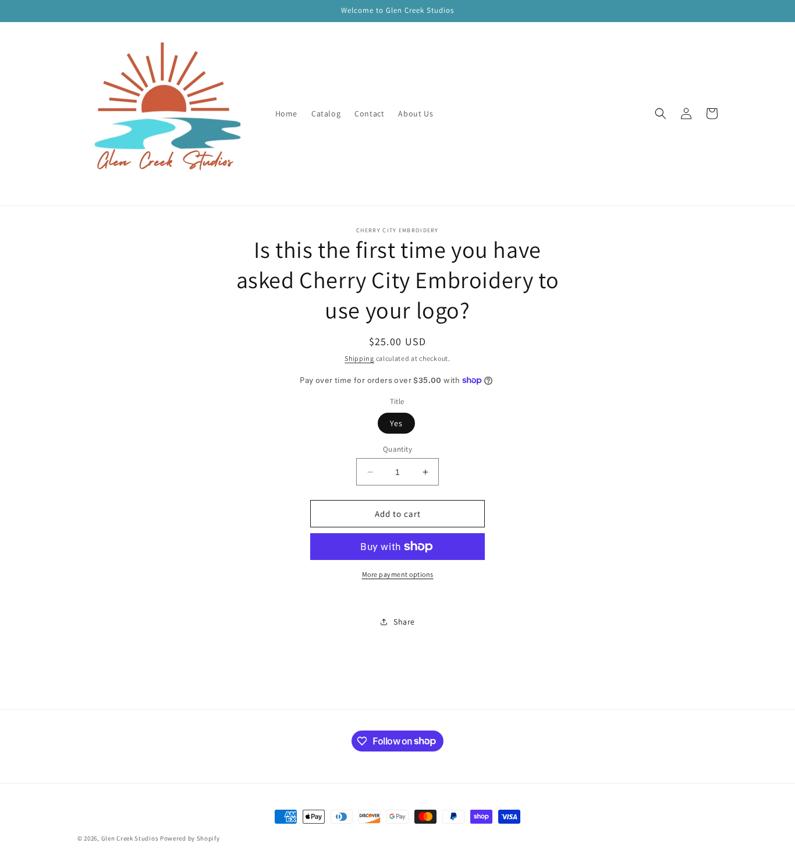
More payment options (398, 574)
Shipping (359, 358)
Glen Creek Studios (130, 838)
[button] (660, 113)
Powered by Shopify (190, 838)
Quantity (397, 449)
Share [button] (404, 621)
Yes (396, 423)
